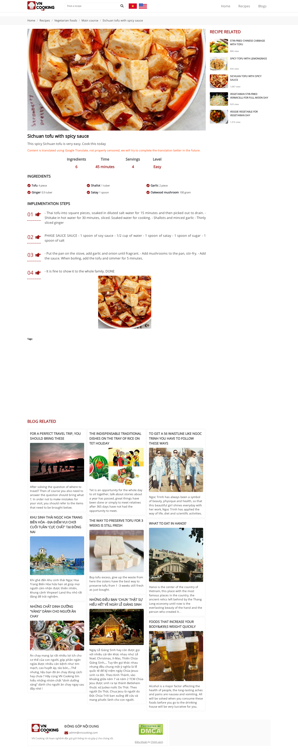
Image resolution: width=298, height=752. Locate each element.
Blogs (262, 6)
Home (225, 6)
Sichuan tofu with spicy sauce (123, 20)
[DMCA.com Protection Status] (151, 734)
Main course (89, 20)
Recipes (244, 6)
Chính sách (157, 742)
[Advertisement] (116, 382)
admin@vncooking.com (83, 732)
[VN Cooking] (44, 6)
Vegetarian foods (65, 20)
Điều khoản (141, 742)
